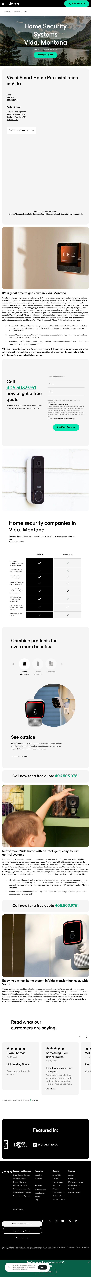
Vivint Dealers (40, 1193)
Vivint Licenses (71, 1247)
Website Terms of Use (83, 1247)
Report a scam (21, 1238)
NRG (36, 1200)
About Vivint (56, 1175)
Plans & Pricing (18, 1210)
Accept (42, 1267)
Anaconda (78, 214)
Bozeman (36, 214)
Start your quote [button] (45, 55)
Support (71, 1175)
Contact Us (72, 1179)
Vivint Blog (38, 1175)
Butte (43, 214)
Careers (55, 1189)
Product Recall (61, 1247)
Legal (54, 1247)
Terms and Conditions (36, 1247)
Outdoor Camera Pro (20, 1185)
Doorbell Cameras (19, 1182)
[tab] (24, 664)
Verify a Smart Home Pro (20, 1224)
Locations (7, 11)
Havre (71, 214)
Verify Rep (72, 1189)
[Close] (9, 1267)
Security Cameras (19, 1179)
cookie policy (24, 1267)
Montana (17, 11)
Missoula (18, 214)
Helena (49, 214)
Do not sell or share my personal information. (14, 1249)
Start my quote (28, 130)
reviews (22, 1100)
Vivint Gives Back (58, 1192)
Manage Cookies (74, 1192)
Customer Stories (58, 1196)
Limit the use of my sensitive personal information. (40, 1249)
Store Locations (57, 1182)
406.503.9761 (12, 100)
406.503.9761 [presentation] (78, 4)
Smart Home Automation (22, 1189)
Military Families (74, 1185)
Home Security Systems (21, 1175)
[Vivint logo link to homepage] (11, 3)
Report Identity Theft (21, 1231)
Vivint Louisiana (40, 1190)
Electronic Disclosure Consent (60, 404)
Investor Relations (58, 1199)
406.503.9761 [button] (12, 120)
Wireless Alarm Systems (21, 1196)
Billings (11, 214)
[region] (27, 1267)
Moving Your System (75, 1182)
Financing (38, 1179)
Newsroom (56, 1185)
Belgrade (64, 214)
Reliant (37, 1197)
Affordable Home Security (22, 1192)
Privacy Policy (70, 418)
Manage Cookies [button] (22, 1269)
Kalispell (56, 214)
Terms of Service (58, 418)
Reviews (55, 1179)
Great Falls (27, 214)
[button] (3, 4)
